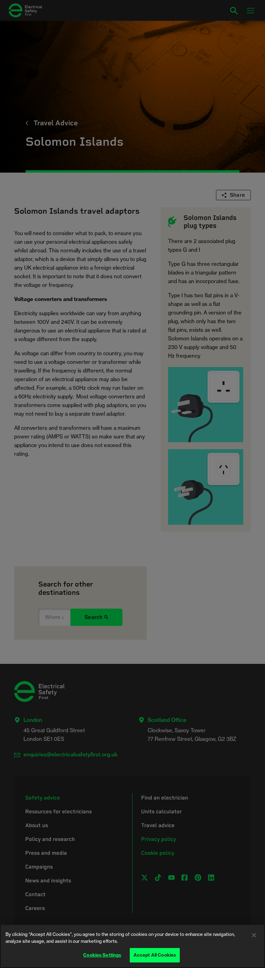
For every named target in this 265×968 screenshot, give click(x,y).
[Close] (254, 935)
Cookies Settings (102, 955)
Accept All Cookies (155, 955)
